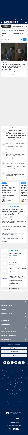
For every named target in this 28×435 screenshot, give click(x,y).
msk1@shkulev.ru (20, 380)
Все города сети (6, 339)
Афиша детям (21, 19)
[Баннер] (6, 26)
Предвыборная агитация (8, 331)
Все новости (9, 30)
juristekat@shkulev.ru (16, 383)
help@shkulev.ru (17, 384)
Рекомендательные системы (14, 403)
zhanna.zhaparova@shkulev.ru (9, 392)
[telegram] (4, 362)
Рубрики (3, 309)
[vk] (8, 362)
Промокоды (13, 19)
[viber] (19, 362)
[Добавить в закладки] (25, 75)
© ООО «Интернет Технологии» (14, 425)
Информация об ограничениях (14, 399)
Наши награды (5, 320)
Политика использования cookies (14, 401)
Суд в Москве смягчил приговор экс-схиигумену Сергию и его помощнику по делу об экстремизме (13, 66)
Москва (3, 30)
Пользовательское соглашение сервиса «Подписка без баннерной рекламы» (14, 406)
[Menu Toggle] (1, 22)
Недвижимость (5, 19)
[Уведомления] (23, 22)
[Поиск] (19, 22)
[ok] (12, 362)
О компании (4, 317)
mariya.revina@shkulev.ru (9, 387)
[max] (15, 362)
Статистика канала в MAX (9, 335)
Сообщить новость (7, 305)
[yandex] (23, 362)
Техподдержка (5, 328)
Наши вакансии (5, 324)
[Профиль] (26, 22)
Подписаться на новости (8, 302)
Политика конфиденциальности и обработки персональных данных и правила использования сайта (14, 409)
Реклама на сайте (6, 313)
